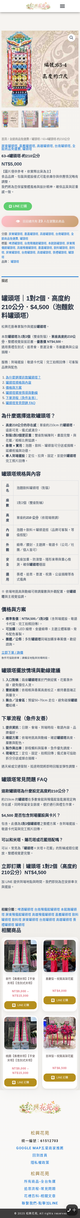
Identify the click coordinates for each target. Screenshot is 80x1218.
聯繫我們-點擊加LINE (40, 1203)
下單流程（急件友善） (22, 398)
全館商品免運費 (19, 139)
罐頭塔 (36, 139)
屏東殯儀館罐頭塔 (18, 914)
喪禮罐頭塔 (60, 252)
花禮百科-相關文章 (40, 1196)
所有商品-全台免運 (40, 1181)
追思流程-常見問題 (40, 1189)
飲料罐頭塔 (61, 247)
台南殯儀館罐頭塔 (35, 243)
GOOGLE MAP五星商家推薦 (40, 1148)
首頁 (4, 139)
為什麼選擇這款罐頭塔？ (23, 377)
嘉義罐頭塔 (27, 146)
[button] (62, 6)
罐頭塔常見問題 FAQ (20, 403)
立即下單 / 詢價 (12, 652)
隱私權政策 (40, 1163)
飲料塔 (17, 919)
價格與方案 (14, 387)
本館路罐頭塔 (56, 243)
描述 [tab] (4, 280)
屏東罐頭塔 (9, 146)
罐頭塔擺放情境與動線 (22, 393)
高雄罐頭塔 (45, 146)
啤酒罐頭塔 (16, 243)
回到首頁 (39, 1155)
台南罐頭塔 (63, 146)
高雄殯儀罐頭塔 (26, 247)
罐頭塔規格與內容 (18, 382)
